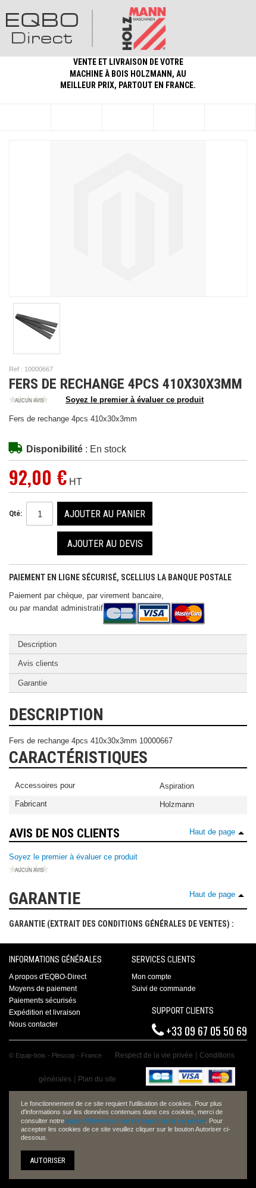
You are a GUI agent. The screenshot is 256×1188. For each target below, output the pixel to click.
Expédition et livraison (44, 1012)
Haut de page (212, 831)
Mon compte (151, 977)
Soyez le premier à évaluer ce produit (134, 399)
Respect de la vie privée (154, 1055)
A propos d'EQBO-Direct (47, 977)
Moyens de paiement (43, 988)
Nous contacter (33, 1024)
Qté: (15, 513)
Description (37, 644)
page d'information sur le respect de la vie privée (135, 1120)
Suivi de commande (164, 988)
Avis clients (38, 663)
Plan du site (97, 1079)
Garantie (32, 683)
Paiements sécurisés (42, 1000)
